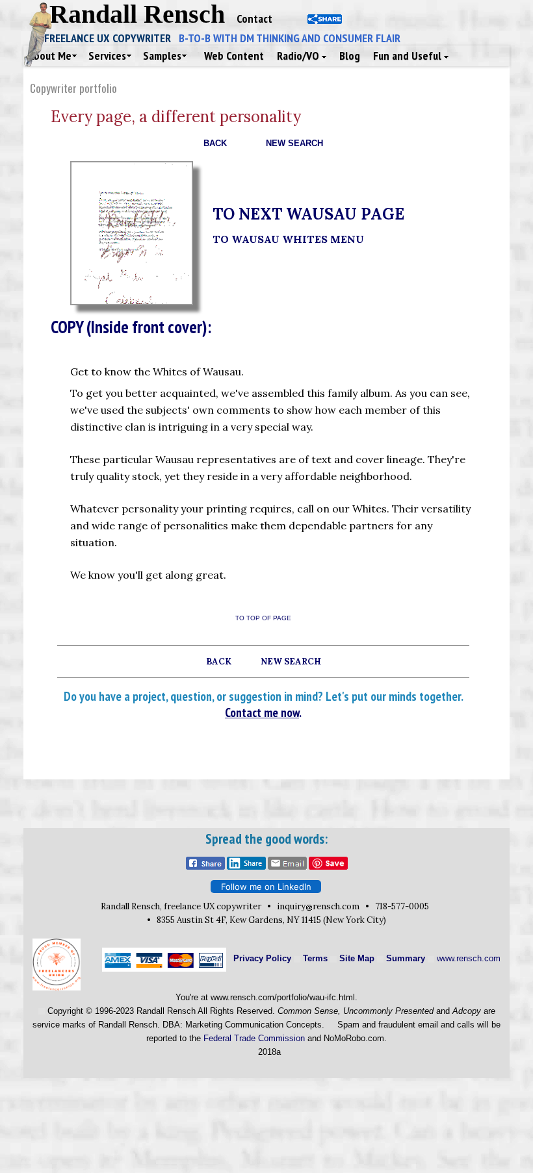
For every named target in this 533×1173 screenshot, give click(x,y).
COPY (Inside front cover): (131, 327)
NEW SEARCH (294, 143)
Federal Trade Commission (254, 1038)
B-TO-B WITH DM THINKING (289, 38)
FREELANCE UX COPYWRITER (111, 38)
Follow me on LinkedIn (266, 886)
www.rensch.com (468, 958)
